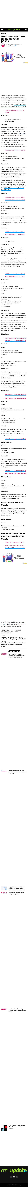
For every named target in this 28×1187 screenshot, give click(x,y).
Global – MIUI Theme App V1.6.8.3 (15, 548)
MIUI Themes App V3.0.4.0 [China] (14, 232)
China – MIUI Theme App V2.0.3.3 (14, 542)
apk (12, 630)
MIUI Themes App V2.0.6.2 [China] (15, 341)
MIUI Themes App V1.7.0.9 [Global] (15, 234)
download (18, 630)
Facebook (7, 624)
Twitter (21, 624)
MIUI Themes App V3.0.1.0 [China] (14, 276)
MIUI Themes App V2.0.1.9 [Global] (15, 150)
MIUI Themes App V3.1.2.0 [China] (14, 197)
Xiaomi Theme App (6, 632)
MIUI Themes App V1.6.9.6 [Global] (15, 274)
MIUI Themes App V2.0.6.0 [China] (15, 398)
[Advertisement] (14, 14)
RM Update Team (11, 45)
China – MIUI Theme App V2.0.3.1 (14, 545)
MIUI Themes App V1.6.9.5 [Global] (15, 338)
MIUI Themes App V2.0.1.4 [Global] (15, 200)
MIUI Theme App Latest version (10, 631)
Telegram (13, 624)
